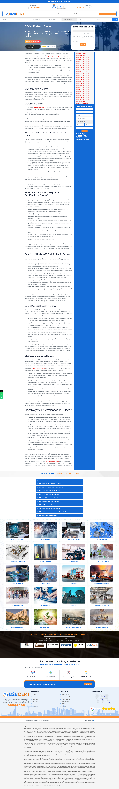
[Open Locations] (71, 14)
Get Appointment (83, 8)
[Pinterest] (22, 705)
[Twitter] (15, 705)
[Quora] (24, 705)
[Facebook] (9, 705)
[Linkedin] (13, 705)
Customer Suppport (68, 677)
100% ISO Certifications (33, 677)
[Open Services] (63, 14)
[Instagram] (11, 705)
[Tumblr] (19, 705)
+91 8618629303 (35, 8)
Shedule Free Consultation (32, 41)
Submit (115, 19)
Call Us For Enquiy (86, 676)
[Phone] (1, 397)
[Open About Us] (55, 14)
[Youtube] (17, 705)
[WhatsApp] (1, 393)
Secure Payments (50, 676)
